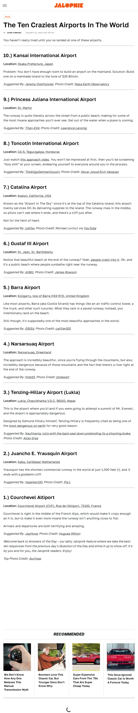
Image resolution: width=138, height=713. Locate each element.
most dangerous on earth (27, 425)
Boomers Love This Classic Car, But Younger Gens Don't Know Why (51, 680)
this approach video (34, 159)
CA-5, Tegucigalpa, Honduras (39, 152)
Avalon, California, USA (34, 195)
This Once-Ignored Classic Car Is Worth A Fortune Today (121, 678)
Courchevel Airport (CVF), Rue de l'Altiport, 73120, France (59, 506)
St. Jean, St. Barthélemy (35, 252)
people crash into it (105, 259)
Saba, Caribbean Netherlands (39, 462)
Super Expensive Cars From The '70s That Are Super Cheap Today (85, 680)
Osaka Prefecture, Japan (35, 64)
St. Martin (25, 108)
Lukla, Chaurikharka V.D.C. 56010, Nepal (47, 401)
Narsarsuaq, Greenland (34, 352)
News (7, 17)
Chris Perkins (14, 33)
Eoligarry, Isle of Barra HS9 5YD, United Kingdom (53, 296)
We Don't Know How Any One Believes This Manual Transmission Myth (16, 682)
